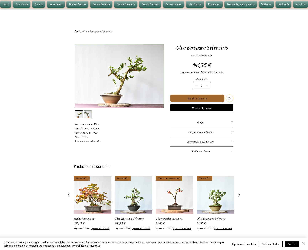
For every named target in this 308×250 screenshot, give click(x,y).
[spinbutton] (202, 85)
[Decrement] (196, 85)
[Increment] (207, 85)
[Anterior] (69, 195)
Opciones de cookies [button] (244, 244)
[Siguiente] (239, 195)
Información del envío (212, 72)
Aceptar (292, 244)
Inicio (78, 31)
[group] (154, 203)
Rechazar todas (270, 244)
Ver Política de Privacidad (86, 245)
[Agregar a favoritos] (229, 98)
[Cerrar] (304, 244)
